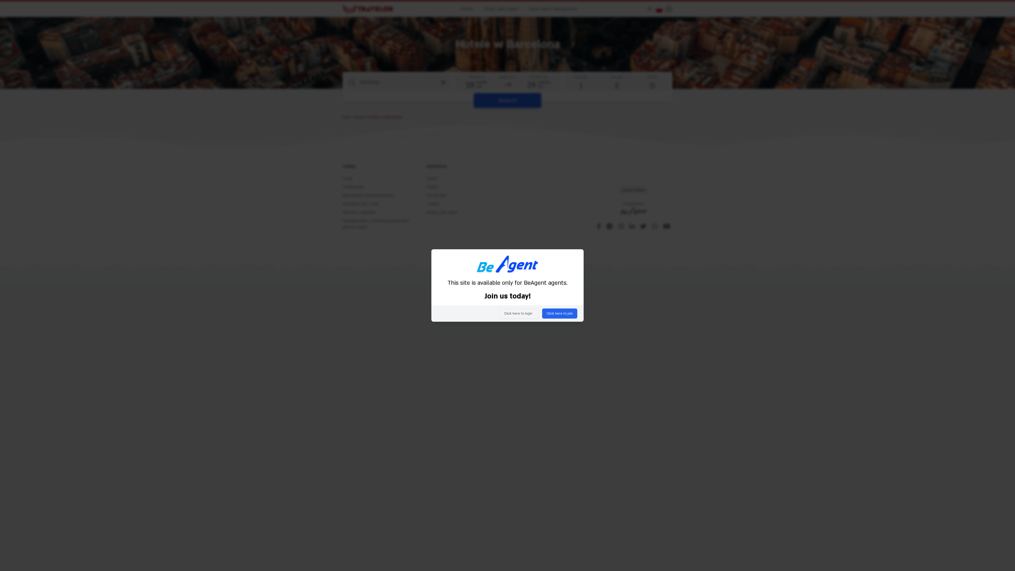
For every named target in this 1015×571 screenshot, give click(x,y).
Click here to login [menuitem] (518, 313)
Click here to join (560, 313)
